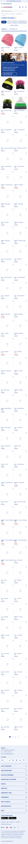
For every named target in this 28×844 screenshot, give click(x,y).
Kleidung (7, 13)
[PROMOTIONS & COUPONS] (14, 779)
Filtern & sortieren (14, 25)
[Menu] (2, 7)
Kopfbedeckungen (19, 13)
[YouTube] (13, 760)
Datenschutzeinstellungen (6, 824)
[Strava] (23, 760)
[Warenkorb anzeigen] (26, 7)
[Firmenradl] (14, 797)
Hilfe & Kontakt (6, 766)
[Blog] (14, 810)
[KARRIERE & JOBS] (14, 793)
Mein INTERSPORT (6, 770)
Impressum (3, 821)
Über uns (4, 788)
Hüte (9, 22)
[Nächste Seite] (25, 736)
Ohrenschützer (22, 22)
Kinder (2, 13)
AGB (7, 821)
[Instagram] (2, 760)
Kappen (14, 22)
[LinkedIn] (20, 760)
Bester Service (6, 806)
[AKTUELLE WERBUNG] (14, 775)
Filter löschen (12, 29)
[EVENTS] (14, 784)
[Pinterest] (16, 760)
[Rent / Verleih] (14, 801)
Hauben (4, 22)
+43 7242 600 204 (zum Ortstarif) (7, 750)
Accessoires (12, 13)
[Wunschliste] (23, 7)
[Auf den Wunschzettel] (13, 34)
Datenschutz (12, 821)
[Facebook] (6, 760)
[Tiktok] (9, 760)
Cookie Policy (17, 821)
